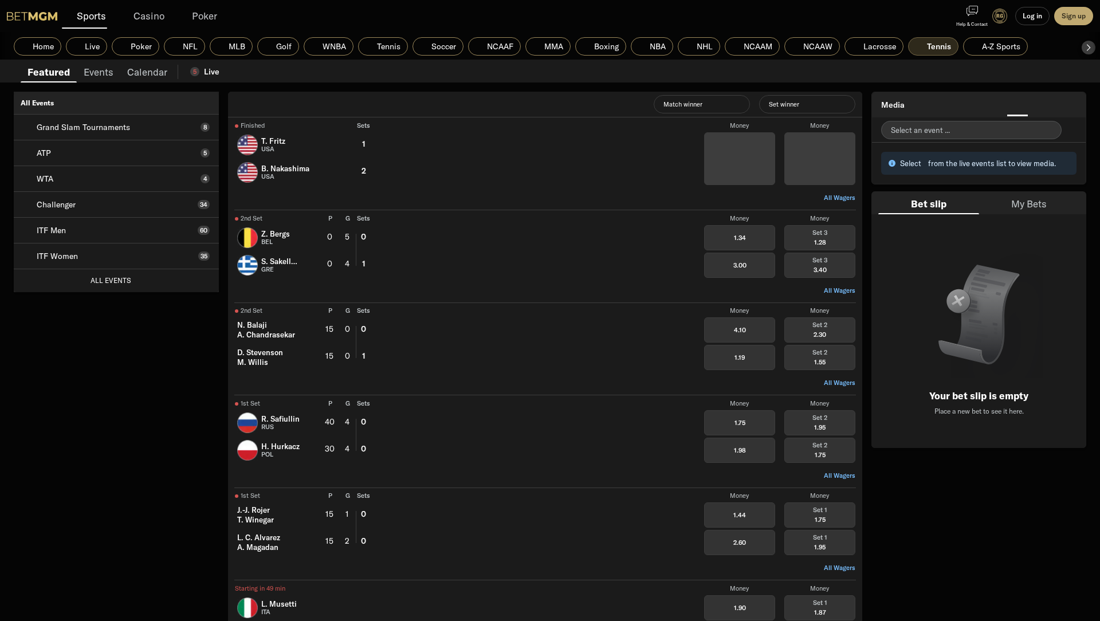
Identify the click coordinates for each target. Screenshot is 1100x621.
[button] (1088, 47)
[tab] (49, 71)
